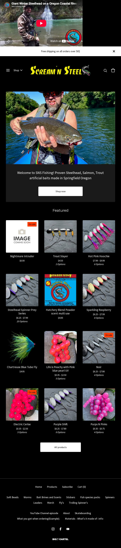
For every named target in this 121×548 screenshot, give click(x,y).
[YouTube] (68, 529)
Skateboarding (83, 513)
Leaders (37, 502)
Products (52, 486)
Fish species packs (90, 497)
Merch (50, 502)
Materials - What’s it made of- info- (84, 518)
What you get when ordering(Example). (38, 518)
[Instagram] (53, 529)
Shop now (61, 191)
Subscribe (67, 486)
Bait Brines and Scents (48, 497)
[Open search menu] (105, 70)
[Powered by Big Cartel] (60, 539)
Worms (27, 497)
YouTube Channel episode (44, 513)
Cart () (82, 486)
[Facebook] (60, 529)
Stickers (70, 497)
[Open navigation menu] (8, 70)
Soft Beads (13, 497)
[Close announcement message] (114, 51)
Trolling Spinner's (78, 502)
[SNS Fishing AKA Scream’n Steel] (60, 70)
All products (60, 447)
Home (38, 486)
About (66, 513)
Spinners (110, 497)
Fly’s (61, 502)
